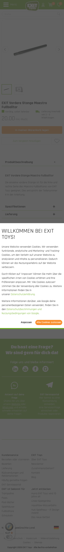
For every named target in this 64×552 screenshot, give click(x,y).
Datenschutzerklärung (23, 294)
